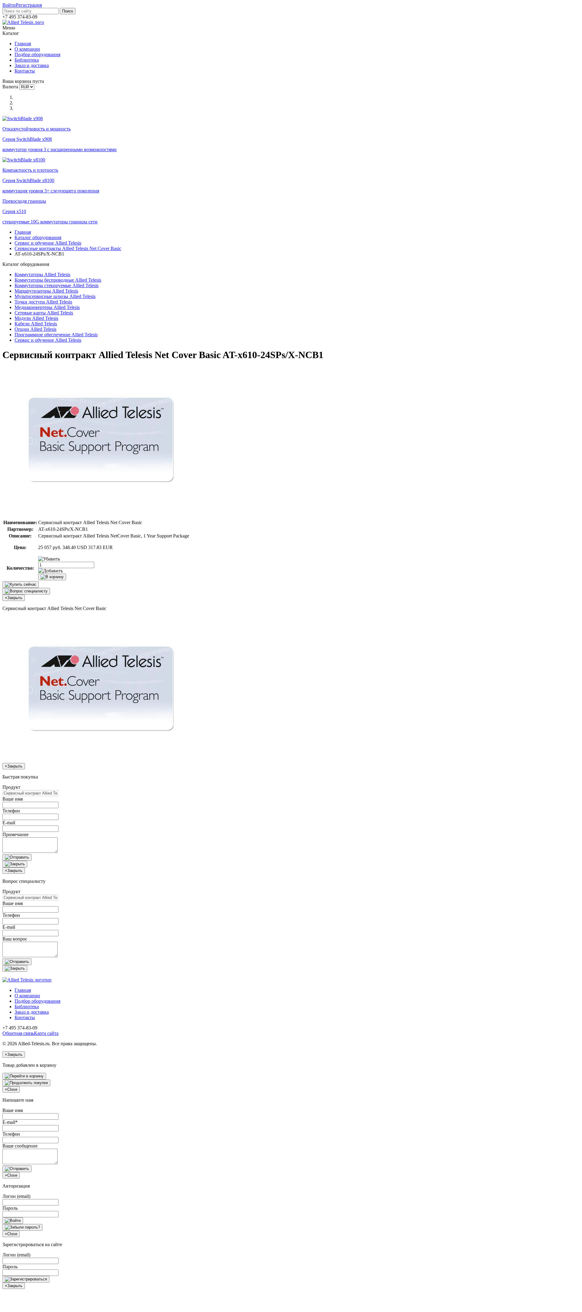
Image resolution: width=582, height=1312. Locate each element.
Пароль (10, 1208)
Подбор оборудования (37, 54)
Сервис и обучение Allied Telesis (48, 243)
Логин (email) (16, 1196)
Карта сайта (46, 1033)
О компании (27, 49)
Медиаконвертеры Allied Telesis (47, 307)
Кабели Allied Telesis (36, 323)
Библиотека (27, 60)
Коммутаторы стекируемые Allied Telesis (57, 285)
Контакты (25, 70)
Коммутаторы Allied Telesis (42, 274)
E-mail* (10, 1122)
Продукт (11, 787)
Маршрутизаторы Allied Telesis (46, 290)
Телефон (11, 810)
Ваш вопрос (14, 938)
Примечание (15, 834)
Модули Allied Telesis (36, 318)
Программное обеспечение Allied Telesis (56, 334)
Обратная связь (18, 1033)
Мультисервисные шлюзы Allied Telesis (55, 296)
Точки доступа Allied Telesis (43, 301)
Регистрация (29, 5)
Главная (23, 43)
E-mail (8, 822)
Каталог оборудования (38, 237)
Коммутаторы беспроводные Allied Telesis (58, 280)
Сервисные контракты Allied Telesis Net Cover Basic (68, 248)
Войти (9, 5)
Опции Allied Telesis (35, 329)
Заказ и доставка (32, 65)
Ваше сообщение (20, 1145)
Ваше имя (12, 799)
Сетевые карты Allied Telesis (44, 312)
